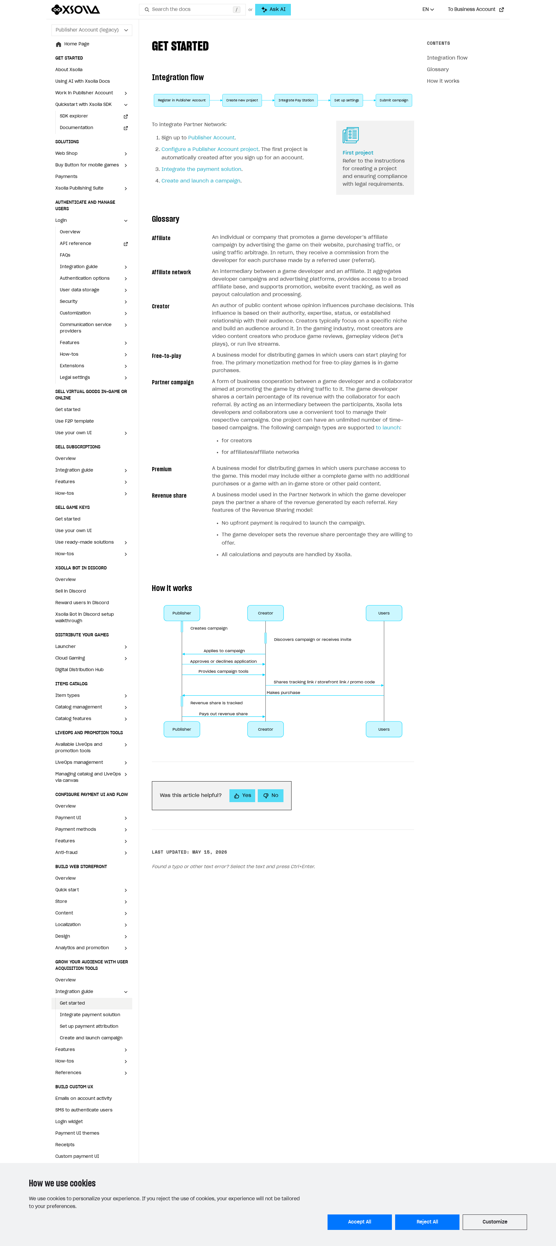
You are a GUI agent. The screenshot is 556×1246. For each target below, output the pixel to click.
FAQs (65, 255)
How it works (443, 81)
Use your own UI (73, 531)
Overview (70, 232)
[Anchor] (215, 45)
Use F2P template (74, 421)
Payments (66, 177)
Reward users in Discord (82, 603)
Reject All (427, 1222)
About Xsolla (68, 70)
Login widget (69, 1122)
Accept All (359, 1222)
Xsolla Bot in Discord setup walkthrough (84, 618)
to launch (388, 428)
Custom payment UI (77, 1157)
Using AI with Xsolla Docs (82, 82)
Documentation (76, 128)
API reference (75, 244)
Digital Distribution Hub (79, 670)
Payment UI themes (77, 1133)
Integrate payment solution (90, 1015)
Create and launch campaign (91, 1038)
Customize (495, 1222)
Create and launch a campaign (201, 181)
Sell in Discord (70, 591)
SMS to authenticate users (84, 1110)
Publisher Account (211, 138)
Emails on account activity (83, 1099)
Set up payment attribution (89, 1027)
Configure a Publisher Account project (210, 149)
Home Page (76, 44)
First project (358, 153)
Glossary (438, 69)
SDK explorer (74, 116)
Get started (67, 410)
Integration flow (447, 58)
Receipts (65, 1145)
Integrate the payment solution (201, 169)
